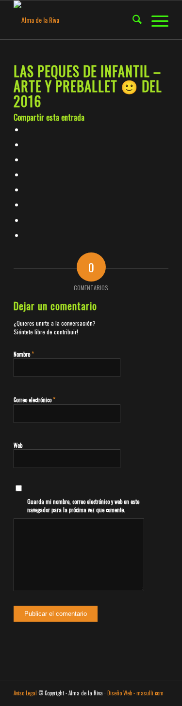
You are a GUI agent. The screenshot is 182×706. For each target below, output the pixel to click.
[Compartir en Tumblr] (26, 189)
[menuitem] (132, 19)
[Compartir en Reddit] (26, 220)
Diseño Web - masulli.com (135, 693)
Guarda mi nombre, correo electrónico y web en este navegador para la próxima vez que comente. (83, 506)
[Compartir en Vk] (26, 204)
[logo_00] (75, 19)
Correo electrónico (34, 399)
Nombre (24, 354)
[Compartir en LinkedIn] (26, 174)
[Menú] (155, 19)
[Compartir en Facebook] (26, 129)
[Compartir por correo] (26, 235)
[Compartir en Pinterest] (26, 159)
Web (18, 445)
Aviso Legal (25, 693)
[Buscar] (132, 19)
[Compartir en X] (26, 144)
